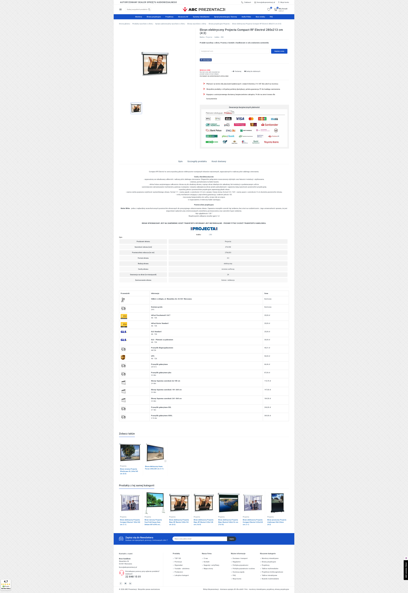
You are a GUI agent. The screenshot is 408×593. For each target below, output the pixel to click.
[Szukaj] (149, 9)
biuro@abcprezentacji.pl (128, 567)
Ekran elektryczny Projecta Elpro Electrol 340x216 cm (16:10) (228, 522)
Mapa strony (208, 569)
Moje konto (236, 579)
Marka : (202, 37)
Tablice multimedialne (269, 569)
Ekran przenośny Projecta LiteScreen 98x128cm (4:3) (276, 522)
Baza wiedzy (260, 17)
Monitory (138, 17)
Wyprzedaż (178, 565)
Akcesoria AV (183, 17)
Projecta (209, 37)
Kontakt (206, 562)
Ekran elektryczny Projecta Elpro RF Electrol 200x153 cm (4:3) (179, 522)
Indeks (216, 37)
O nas (205, 558)
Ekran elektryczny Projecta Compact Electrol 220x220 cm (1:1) (253, 522)
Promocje (178, 562)
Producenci (178, 572)
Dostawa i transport (240, 558)
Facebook (121, 583)
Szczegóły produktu (197, 161)
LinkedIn (130, 583)
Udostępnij (207, 60)
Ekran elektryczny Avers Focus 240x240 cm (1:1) (154, 468)
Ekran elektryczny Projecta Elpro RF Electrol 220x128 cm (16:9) (203, 522)
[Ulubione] (268, 9)
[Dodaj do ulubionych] (145, 452)
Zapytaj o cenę (279, 51)
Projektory (169, 17)
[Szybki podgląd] (145, 448)
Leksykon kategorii (181, 575)
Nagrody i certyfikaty (211, 565)
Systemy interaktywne (201, 17)
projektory (270, 589)
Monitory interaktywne (270, 558)
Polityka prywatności (240, 565)
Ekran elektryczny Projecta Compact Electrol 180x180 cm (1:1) (130, 522)
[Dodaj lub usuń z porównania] (145, 443)
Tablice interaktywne (269, 575)
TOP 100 (177, 558)
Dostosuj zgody (238, 572)
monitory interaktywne (257, 589)
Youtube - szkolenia (181, 569)
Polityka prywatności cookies (243, 569)
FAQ (271, 17)
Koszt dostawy (219, 161)
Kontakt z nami (126, 554)
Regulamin (236, 562)
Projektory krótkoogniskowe (272, 572)
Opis (180, 161)
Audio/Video (246, 17)
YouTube (125, 583)
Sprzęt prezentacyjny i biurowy (225, 17)
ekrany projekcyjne (282, 589)
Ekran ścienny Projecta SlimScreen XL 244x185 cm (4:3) (129, 471)
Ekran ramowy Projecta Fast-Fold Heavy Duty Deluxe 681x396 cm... (153, 522)
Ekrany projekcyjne (154, 17)
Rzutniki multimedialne (270, 579)
